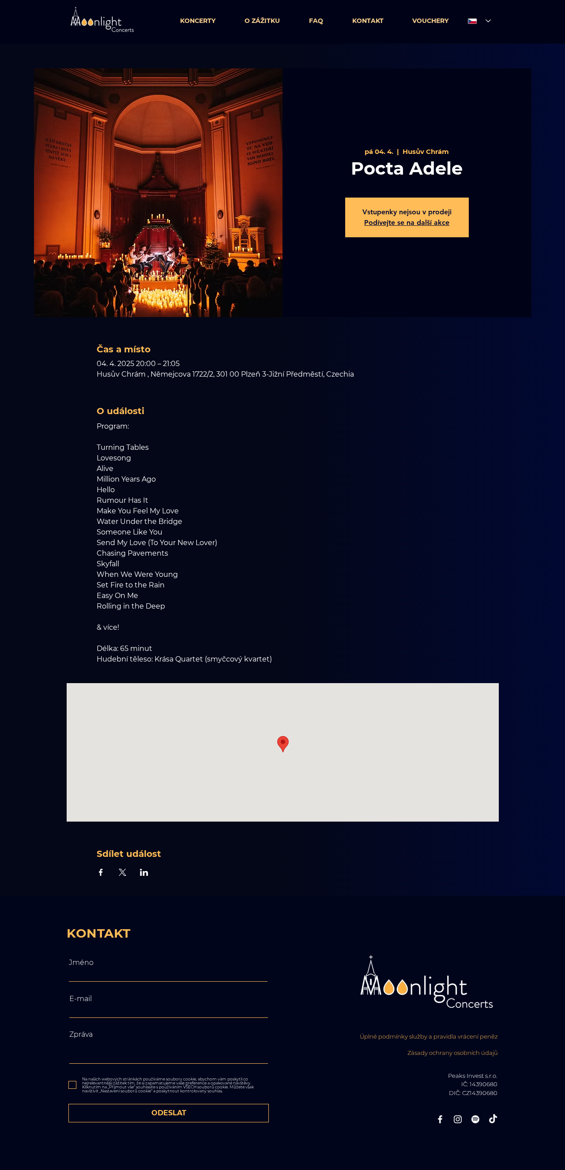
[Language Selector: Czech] (476, 21)
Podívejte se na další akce (406, 222)
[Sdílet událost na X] (122, 872)
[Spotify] (475, 1119)
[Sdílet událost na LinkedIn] (144, 872)
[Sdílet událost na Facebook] (101, 872)
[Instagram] (457, 1119)
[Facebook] (440, 1119)
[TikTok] (493, 1119)
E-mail (80, 998)
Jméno (81, 962)
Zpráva (81, 1034)
